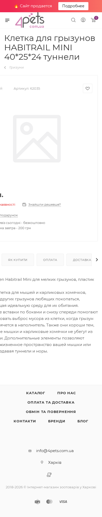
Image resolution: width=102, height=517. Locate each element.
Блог (82, 421)
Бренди (56, 421)
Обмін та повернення (51, 412)
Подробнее (73, 6)
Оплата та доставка (50, 402)
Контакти (25, 421)
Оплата (50, 260)
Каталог (35, 393)
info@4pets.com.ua (55, 450)
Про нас (66, 393)
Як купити (17, 260)
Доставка (82, 260)
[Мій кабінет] (83, 20)
